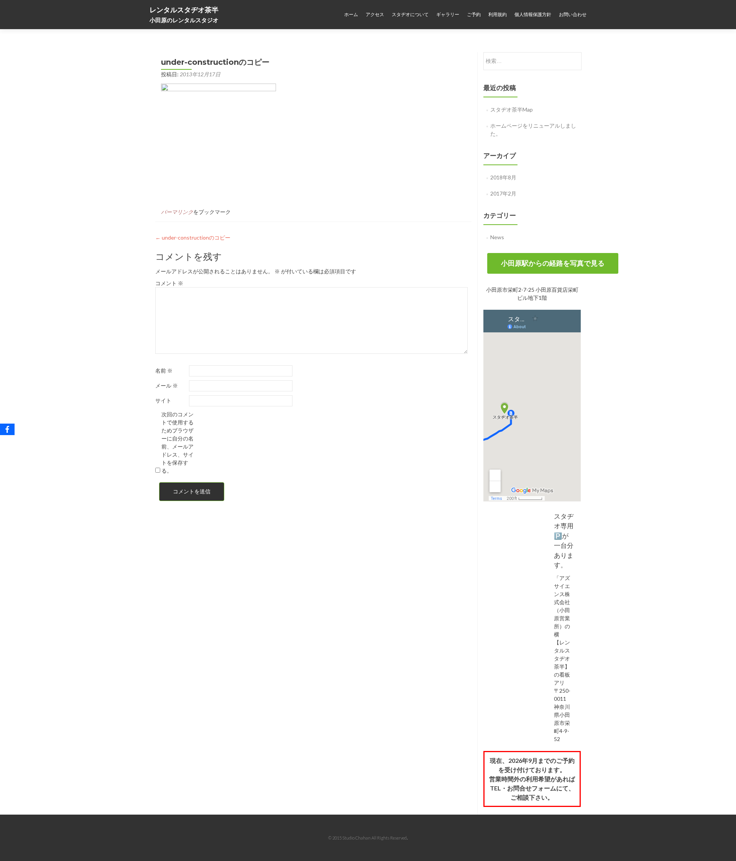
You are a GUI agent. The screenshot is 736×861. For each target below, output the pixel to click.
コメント (169, 283)
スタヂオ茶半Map (511, 109)
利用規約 (497, 14)
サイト (163, 400)
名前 (163, 370)
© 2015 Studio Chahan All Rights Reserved (367, 837)
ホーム (351, 14)
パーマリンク (177, 212)
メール (166, 385)
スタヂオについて (410, 14)
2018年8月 (503, 177)
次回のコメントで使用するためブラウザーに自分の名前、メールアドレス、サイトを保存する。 (177, 442)
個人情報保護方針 (532, 14)
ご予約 (474, 14)
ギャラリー (447, 14)
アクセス (375, 14)
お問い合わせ (572, 14)
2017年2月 (503, 193)
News (497, 237)
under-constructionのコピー (192, 237)
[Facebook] (7, 429)
